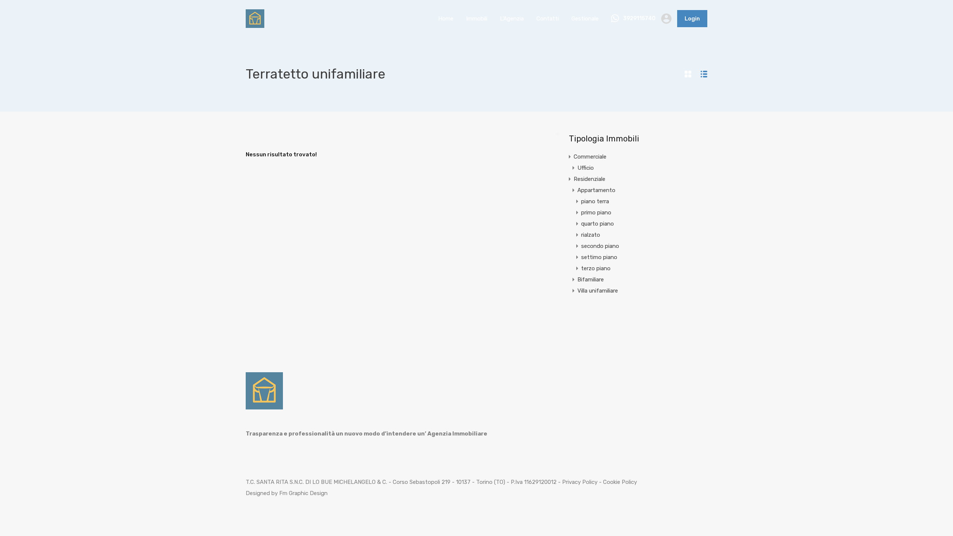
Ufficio (585, 168)
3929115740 (639, 19)
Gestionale (585, 18)
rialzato (590, 235)
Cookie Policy (620, 482)
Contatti (547, 18)
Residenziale (589, 179)
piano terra (595, 201)
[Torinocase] (255, 24)
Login (692, 18)
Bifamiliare (590, 279)
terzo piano (596, 268)
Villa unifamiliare (597, 290)
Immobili (476, 18)
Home (445, 18)
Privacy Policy (579, 482)
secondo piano (600, 246)
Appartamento (596, 190)
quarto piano (597, 223)
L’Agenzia (512, 18)
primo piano (596, 212)
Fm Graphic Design (303, 493)
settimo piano (599, 257)
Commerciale (590, 156)
